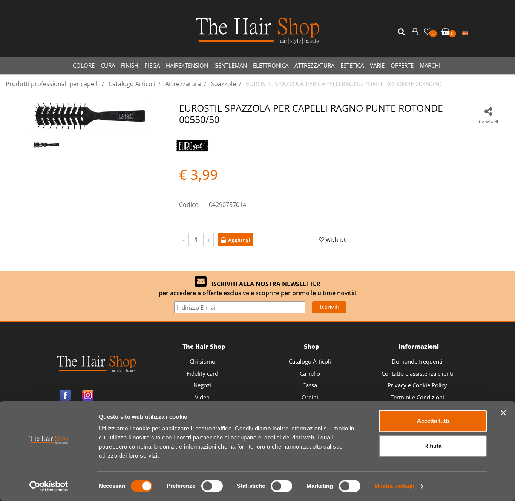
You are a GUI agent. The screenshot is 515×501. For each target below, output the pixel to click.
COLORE (84, 65)
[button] (402, 32)
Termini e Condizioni (417, 397)
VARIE (377, 65)
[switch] (212, 486)
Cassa (309, 385)
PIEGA (152, 65)
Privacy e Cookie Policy (417, 385)
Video (202, 397)
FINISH (129, 65)
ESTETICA (352, 65)
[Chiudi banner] (503, 412)
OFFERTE (402, 65)
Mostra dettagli (394, 486)
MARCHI (430, 65)
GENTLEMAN (230, 65)
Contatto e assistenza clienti (417, 373)
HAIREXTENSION (187, 65)
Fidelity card (202, 373)
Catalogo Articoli (310, 361)
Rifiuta (432, 445)
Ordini (310, 397)
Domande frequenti (417, 361)
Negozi (202, 385)
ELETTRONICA (270, 65)
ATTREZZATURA (314, 65)
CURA (108, 65)
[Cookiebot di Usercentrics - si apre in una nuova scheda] (49, 486)
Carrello (310, 373)
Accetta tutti (433, 421)
